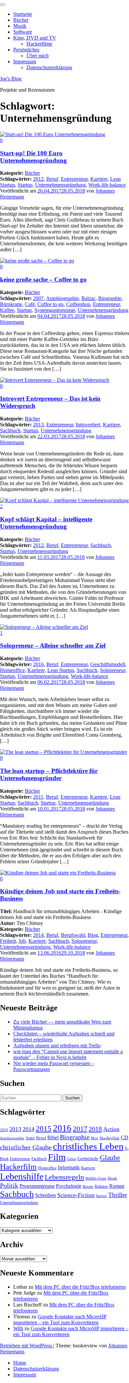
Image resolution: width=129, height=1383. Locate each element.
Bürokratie (11, 304)
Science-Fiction (76, 1195)
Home (19, 1363)
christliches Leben (88, 1146)
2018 (95, 1128)
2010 (4, 1130)
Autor (30, 1138)
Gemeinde (88, 1158)
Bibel (53, 1137)
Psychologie (68, 1186)
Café (30, 304)
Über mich (37, 55)
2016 (38, 664)
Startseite (22, 14)
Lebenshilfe (21, 1176)
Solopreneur (112, 670)
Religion (101, 1186)
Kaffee (7, 310)
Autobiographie (62, 298)
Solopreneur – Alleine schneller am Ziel (53, 645)
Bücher (20, 20)
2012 (38, 179)
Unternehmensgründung (60, 185)
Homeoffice (12, 670)
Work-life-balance (107, 185)
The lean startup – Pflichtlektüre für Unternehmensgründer (49, 774)
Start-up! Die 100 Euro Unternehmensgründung (33, 157)
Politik (9, 1185)
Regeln (88, 1186)
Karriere (99, 179)
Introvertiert (88, 424)
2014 (38, 935)
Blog (93, 935)
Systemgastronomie (54, 310)
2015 (44, 1128)
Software (22, 32)
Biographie (109, 298)
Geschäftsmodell (107, 664)
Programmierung (37, 1186)
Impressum (24, 61)
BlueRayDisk (109, 1138)
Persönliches (26, 49)
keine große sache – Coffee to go (43, 279)
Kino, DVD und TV (34, 38)
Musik (19, 26)
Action (111, 1129)
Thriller (117, 1194)
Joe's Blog (11, 78)
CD (124, 1137)
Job (22, 941)
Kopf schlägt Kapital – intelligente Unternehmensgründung (46, 523)
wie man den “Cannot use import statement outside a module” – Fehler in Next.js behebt (68, 1054)
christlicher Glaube (26, 1147)
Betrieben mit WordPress (26, 1345)
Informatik (69, 1167)
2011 (38, 797)
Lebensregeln (64, 1177)
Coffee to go (50, 304)
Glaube (110, 1158)
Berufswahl (73, 935)
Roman (116, 1186)
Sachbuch (10, 430)
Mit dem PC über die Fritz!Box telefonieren (80, 1287)
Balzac (88, 298)
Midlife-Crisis (95, 1178)
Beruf (52, 179)
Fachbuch (39, 1158)
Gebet (71, 1159)
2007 (38, 298)
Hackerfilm (18, 1166)
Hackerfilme (39, 43)
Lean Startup (60, 670)
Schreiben (45, 1195)
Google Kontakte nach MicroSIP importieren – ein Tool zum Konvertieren (60, 1319)
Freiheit (8, 941)
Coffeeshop (78, 304)
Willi (18, 1328)
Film (57, 1157)
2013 (38, 424)
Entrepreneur (74, 179)
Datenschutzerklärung (49, 67)
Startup (25, 185)
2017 (80, 1128)
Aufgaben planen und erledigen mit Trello (57, 1045)
